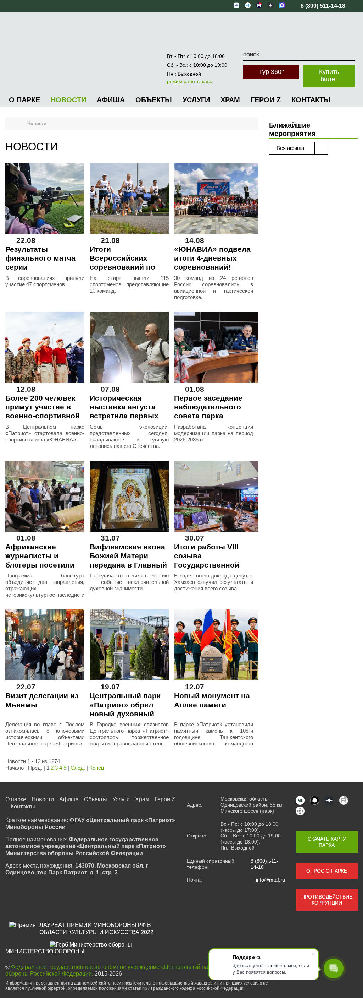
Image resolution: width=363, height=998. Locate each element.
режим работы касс (189, 81)
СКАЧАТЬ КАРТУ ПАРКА (327, 842)
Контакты (311, 100)
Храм (230, 100)
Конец (96, 768)
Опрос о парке (326, 871)
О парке (24, 100)
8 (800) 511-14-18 (264, 864)
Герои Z (266, 100)
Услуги (196, 100)
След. (78, 768)
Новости (68, 100)
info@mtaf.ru (270, 880)
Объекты (153, 100)
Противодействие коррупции (326, 900)
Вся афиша (291, 148)
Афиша (111, 100)
